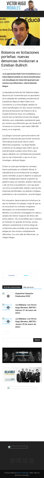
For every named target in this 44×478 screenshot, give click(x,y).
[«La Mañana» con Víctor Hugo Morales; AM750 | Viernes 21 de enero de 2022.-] (8, 307)
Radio (9, 48)
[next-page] (7, 332)
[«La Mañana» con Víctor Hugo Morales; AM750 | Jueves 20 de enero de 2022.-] (8, 321)
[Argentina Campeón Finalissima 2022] (8, 296)
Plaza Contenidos (23, 473)
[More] (33, 275)
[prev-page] (3, 332)
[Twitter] (25, 460)
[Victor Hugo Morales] (22, 5)
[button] (4, 14)
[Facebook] (12, 460)
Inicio (3, 48)
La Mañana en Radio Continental (23, 48)
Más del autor (28, 287)
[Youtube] (31, 460)
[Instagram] (19, 460)
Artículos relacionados (12, 287)
